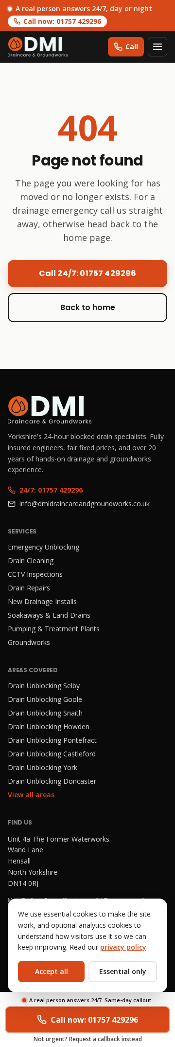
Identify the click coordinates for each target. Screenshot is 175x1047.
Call (131, 46)
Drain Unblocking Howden (48, 726)
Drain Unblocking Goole (45, 699)
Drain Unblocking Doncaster (52, 781)
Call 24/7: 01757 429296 (88, 273)
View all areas (31, 794)
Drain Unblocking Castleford (52, 753)
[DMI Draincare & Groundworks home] (38, 46)
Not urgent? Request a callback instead (88, 1039)
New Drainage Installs (42, 601)
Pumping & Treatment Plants (54, 628)
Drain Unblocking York (42, 767)
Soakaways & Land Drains (49, 615)
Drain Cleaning (30, 560)
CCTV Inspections (35, 574)
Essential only (122, 971)
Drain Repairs (29, 587)
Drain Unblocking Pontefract (52, 740)
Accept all (51, 971)
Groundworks (29, 642)
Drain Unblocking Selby (44, 685)
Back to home (87, 307)
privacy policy (123, 947)
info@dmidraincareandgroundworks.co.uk (84, 503)
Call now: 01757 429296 (62, 21)
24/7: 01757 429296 (51, 490)
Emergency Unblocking (43, 546)
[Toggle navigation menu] (157, 46)
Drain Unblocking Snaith (45, 712)
